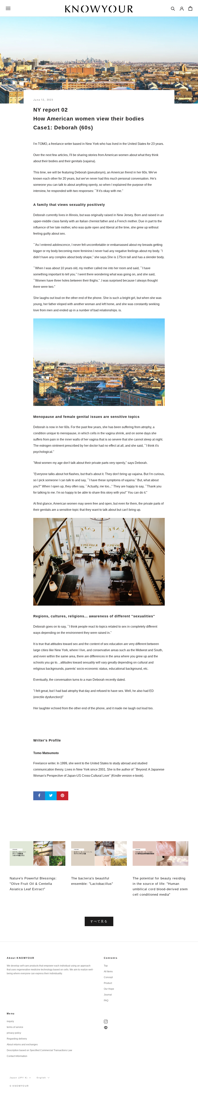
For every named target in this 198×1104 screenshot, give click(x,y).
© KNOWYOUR (19, 1086)
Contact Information (17, 1056)
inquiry (10, 1021)
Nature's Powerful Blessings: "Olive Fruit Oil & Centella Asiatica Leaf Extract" (33, 884)
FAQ (106, 1000)
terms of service (15, 1027)
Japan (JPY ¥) (18, 1078)
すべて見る (99, 921)
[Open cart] (190, 8)
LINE (106, 1028)
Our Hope (109, 989)
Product (108, 983)
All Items (108, 971)
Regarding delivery (17, 1038)
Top (106, 965)
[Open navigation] (8, 8)
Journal (108, 994)
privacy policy (14, 1033)
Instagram (106, 1021)
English (41, 1078)
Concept (108, 977)
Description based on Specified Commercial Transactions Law (39, 1050)
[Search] (173, 8)
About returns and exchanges (22, 1044)
